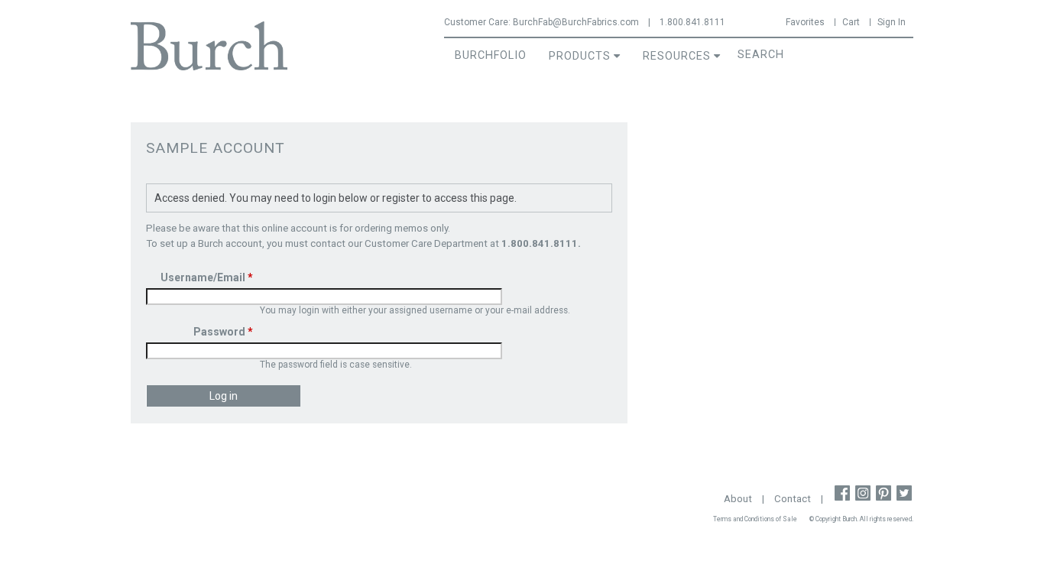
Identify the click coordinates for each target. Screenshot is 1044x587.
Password (223, 332)
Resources (677, 56)
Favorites (805, 22)
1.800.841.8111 (692, 22)
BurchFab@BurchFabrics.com (576, 22)
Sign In (891, 22)
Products (580, 56)
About (738, 498)
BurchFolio (491, 55)
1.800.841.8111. (541, 243)
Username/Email (206, 277)
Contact (792, 498)
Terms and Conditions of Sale (755, 519)
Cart (851, 22)
